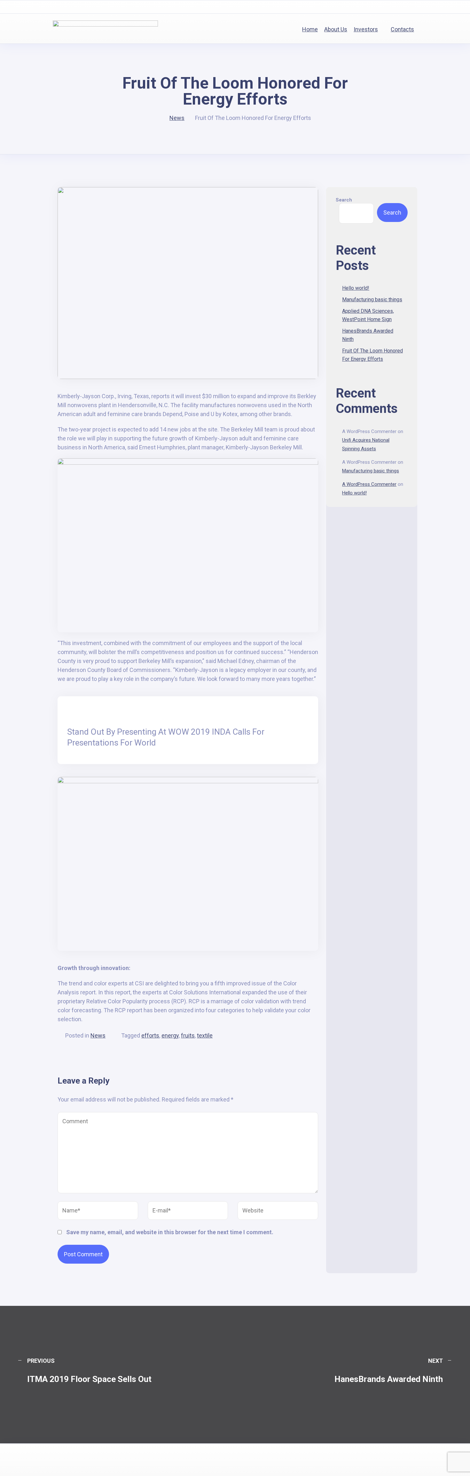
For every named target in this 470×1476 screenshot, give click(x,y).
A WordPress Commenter (369, 484)
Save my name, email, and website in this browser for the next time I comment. (169, 1232)
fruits (188, 1035)
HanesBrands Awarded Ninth (367, 335)
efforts (150, 1035)
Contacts (402, 29)
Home (310, 29)
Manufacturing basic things (372, 299)
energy (170, 1035)
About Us (335, 29)
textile (205, 1035)
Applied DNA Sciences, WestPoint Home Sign (368, 315)
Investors (366, 29)
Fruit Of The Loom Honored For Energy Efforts (372, 355)
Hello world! (355, 288)
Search (344, 200)
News (98, 1035)
